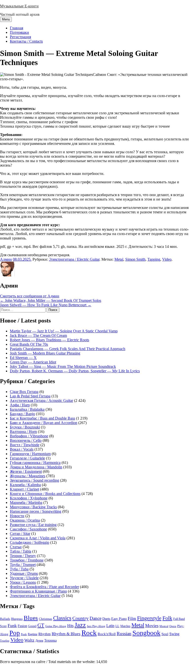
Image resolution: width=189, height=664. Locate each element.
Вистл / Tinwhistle (24, 445)
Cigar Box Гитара (24, 392)
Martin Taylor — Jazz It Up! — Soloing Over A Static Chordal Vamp (64, 331)
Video (167, 259)
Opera (172, 626)
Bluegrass (17, 619)
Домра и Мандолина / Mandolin (36, 467)
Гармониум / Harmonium (30, 454)
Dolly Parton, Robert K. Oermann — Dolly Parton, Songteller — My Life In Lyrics (75, 371)
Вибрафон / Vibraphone (29, 436)
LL (117, 626)
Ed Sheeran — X (23, 358)
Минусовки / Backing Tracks (33, 507)
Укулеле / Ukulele (24, 578)
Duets (106, 619)
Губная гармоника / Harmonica (35, 462)
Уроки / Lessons (23, 582)
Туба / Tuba (19, 569)
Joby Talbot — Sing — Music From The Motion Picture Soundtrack (63, 366)
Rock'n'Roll (107, 634)
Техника (50, 640)
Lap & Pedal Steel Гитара (30, 396)
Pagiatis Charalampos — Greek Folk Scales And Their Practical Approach (67, 349)
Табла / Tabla (20, 551)
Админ (6, 259)
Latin (110, 626)
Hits (70, 626)
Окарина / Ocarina (25, 520)
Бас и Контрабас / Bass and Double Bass (42, 418)
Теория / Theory (23, 556)
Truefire (4, 640)
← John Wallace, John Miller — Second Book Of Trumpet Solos (50, 300)
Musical (163, 626)
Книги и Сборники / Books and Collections (45, 494)
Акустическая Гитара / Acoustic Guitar (41, 400)
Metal (118, 259)
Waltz (29, 640)
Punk (24, 634)
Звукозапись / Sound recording (34, 480)
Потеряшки (19, 32)
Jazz (80, 625)
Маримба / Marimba (26, 502)
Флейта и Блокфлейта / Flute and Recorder (44, 587)
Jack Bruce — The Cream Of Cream (38, 335)
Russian (124, 633)
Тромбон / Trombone (27, 560)
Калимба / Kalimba (25, 485)
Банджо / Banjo (22, 414)
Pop (14, 633)
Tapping (153, 259)
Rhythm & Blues (66, 633)
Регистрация (20, 37)
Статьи (16, 547)
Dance (95, 618)
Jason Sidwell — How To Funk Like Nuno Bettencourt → (45, 305)
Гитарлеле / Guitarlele (27, 458)
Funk (12, 625)
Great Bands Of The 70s (29, 344)
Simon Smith (135, 259)
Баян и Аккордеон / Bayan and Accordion (43, 423)
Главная (16, 28)
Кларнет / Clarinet (24, 489)
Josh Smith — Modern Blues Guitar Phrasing (45, 353)
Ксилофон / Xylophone (28, 498)
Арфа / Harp (20, 405)
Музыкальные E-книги (19, 6)
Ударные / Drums (24, 573)
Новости (17, 516)
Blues (31, 617)
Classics (62, 618)
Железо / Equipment (26, 471)
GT (40, 625)
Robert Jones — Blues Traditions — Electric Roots (49, 340)
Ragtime (32, 634)
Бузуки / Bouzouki (25, 427)
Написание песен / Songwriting (35, 511)
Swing (174, 634)
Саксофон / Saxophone (28, 529)
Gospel (32, 626)
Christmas (45, 619)
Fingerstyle (149, 618)
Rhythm (44, 634)
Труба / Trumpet (23, 564)
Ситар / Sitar (20, 533)
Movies (151, 625)
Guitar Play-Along (55, 626)
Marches (125, 626)
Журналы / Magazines (27, 476)
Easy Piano (119, 619)
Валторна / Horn (23, 431)
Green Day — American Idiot (33, 362)
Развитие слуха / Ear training (33, 525)
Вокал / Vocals (21, 449)
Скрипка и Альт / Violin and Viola (37, 538)
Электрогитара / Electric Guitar (74, 259)
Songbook (146, 633)
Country (80, 618)
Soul (164, 634)
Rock (89, 633)
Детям (39, 640)
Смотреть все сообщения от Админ (29, 296)
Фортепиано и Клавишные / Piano (38, 591)
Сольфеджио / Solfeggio (29, 542)
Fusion (22, 626)
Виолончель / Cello (26, 440)
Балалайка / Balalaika (27, 409)
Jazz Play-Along (96, 626)
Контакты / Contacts (26, 41)
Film (132, 618)
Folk (167, 618)
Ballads (5, 619)
